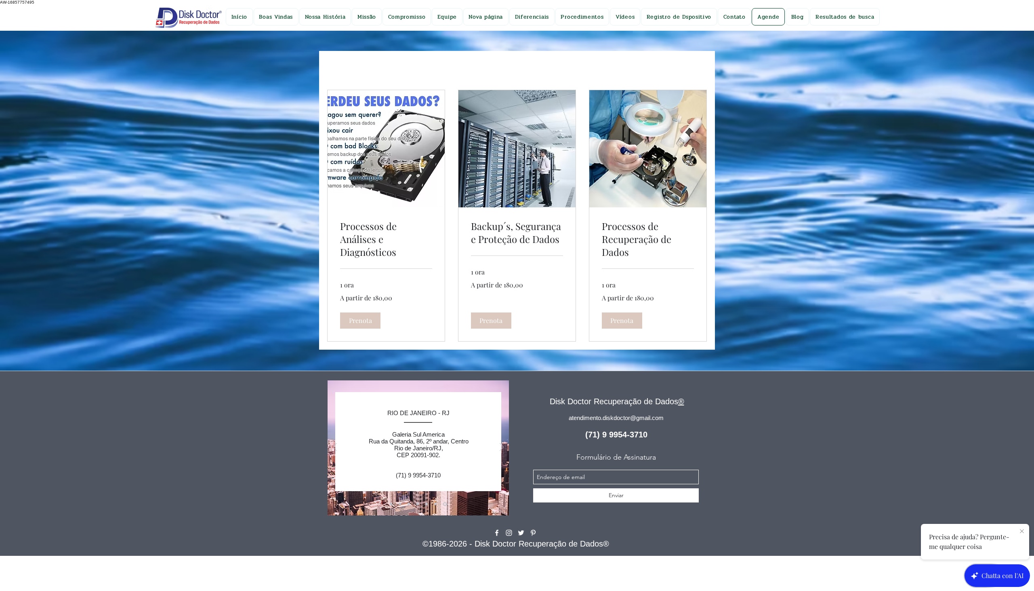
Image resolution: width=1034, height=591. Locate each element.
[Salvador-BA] (391, 504)
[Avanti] (502, 447)
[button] (360, 320)
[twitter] (521, 533)
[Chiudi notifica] (1022, 531)
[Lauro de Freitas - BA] (436, 504)
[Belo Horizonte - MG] (419, 504)
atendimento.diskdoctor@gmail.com (616, 417)
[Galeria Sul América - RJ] (445, 504)
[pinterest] (533, 533)
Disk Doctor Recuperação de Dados (614, 401)
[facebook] (497, 533)
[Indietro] (335, 447)
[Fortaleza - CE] (410, 504)
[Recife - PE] (401, 504)
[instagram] (509, 533)
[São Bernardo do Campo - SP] (428, 504)
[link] (386, 239)
